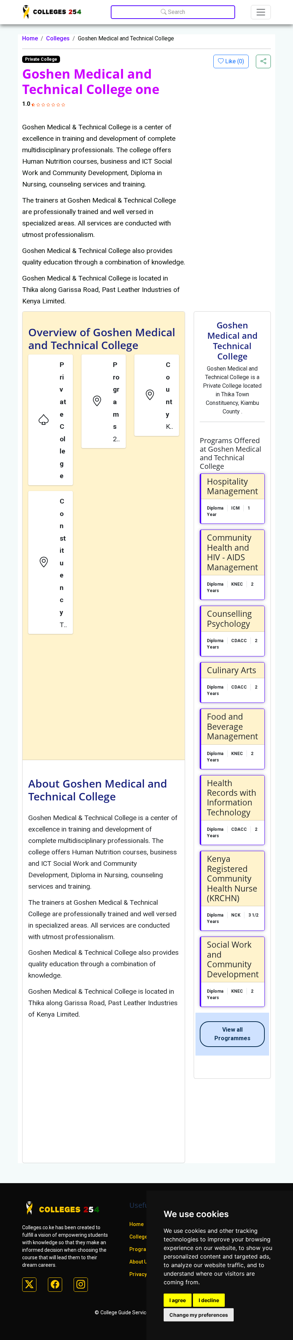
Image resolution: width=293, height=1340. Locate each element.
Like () (234, 61)
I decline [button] (209, 1300)
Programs (141, 1249)
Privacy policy (145, 1274)
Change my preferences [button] (198, 1315)
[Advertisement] (103, 698)
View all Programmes (232, 1034)
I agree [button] (177, 1300)
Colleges (58, 38)
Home (30, 38)
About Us (139, 1262)
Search (176, 12)
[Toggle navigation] (261, 12)
